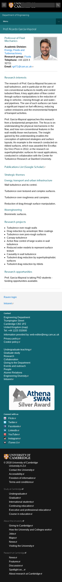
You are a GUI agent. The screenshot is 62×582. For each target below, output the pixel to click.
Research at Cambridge (14, 552)
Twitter (11, 422)
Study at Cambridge (13, 489)
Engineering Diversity (15, 376)
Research (9, 356)
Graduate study (12, 353)
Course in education (20, 514)
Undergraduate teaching (17, 349)
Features (14, 561)
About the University (13, 520)
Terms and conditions (20, 482)
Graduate (14, 498)
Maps (12, 537)
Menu (5, 21)
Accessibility (15, 474)
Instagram (13, 438)
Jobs (11, 533)
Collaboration (11, 359)
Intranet (8, 303)
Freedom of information (21, 478)
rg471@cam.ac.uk (22, 66)
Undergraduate (17, 493)
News (12, 542)
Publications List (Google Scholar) (24, 167)
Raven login (10, 297)
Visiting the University (20, 546)
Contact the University (21, 470)
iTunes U (13, 442)
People (7, 369)
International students (20, 502)
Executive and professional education (29, 510)
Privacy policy (11, 338)
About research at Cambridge (24, 573)
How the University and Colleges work (29, 529)
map (24, 327)
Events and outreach (15, 366)
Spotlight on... (16, 569)
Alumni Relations (13, 372)
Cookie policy (11, 342)
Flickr (11, 418)
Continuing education (20, 506)
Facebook (13, 426)
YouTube (13, 434)
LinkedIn (12, 430)
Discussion (15, 565)
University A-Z (16, 466)
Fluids (27, 56)
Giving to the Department (17, 362)
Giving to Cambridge (20, 525)
